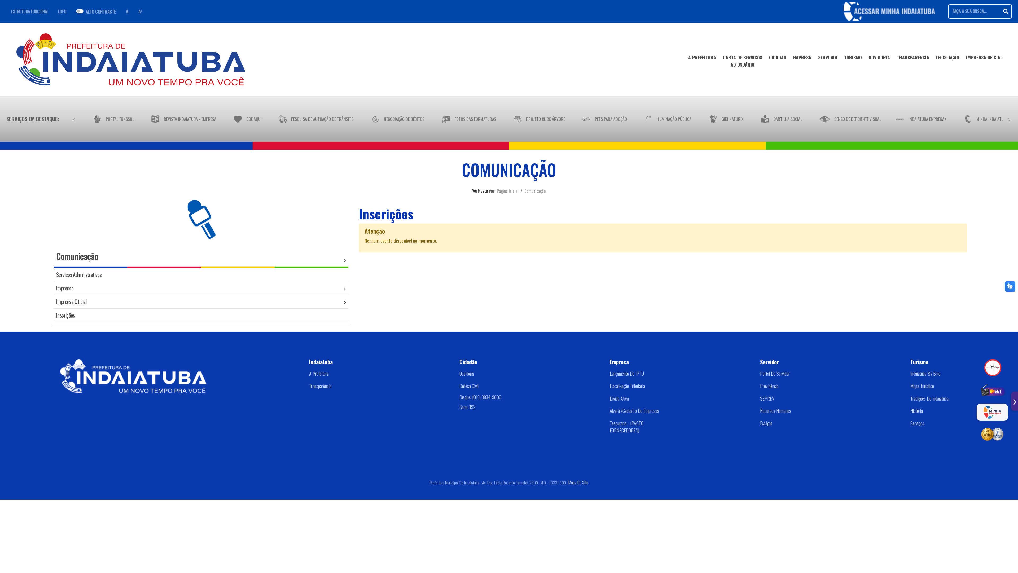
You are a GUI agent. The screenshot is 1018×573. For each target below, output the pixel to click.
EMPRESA (802, 57)
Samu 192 (467, 406)
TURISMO (853, 57)
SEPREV (767, 398)
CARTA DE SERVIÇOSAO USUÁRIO (742, 61)
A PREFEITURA (702, 57)
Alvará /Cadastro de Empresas (634, 410)
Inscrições (65, 315)
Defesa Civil (469, 386)
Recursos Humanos (775, 410)
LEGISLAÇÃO (947, 57)
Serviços (917, 423)
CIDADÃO (777, 57)
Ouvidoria (466, 373)
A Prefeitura (319, 373)
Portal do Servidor (775, 373)
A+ (140, 11)
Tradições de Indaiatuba (929, 398)
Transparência (320, 386)
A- (128, 11)
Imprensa (64, 288)
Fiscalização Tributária (627, 386)
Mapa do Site (578, 482)
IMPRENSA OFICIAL (984, 57)
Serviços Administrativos (79, 274)
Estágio (766, 423)
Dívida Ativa (619, 398)
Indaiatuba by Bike (925, 373)
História (916, 410)
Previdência (769, 386)
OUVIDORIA (879, 57)
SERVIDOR (827, 57)
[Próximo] (1009, 118)
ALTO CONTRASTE (101, 11)
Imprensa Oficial (71, 301)
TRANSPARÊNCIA (913, 57)
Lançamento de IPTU (627, 373)
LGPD (62, 11)
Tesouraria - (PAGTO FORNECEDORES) (626, 427)
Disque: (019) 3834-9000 (480, 397)
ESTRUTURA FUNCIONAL (30, 11)
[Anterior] (74, 118)
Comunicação (535, 191)
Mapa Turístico (922, 386)
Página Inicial (508, 191)
